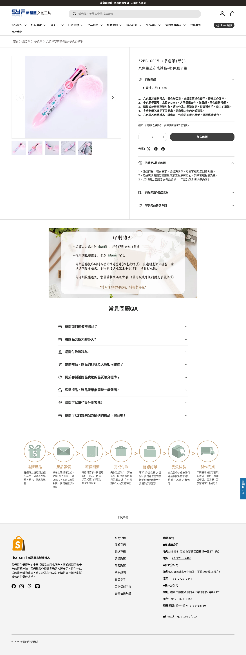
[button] (232, 14)
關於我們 (17, 32)
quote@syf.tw (187, 616)
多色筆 (38, 41)
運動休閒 (112, 25)
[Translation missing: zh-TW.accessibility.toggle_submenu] (25, 25)
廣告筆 (26, 41)
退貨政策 (120, 558)
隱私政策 (120, 565)
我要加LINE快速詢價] (195, 179)
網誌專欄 (120, 551)
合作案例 (195, 25)
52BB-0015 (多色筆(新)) (162, 61)
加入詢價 (202, 137)
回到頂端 (123, 517)
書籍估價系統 (123, 593)
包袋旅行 (17, 25)
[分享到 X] (148, 148)
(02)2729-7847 (181, 578)
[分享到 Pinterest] (163, 148)
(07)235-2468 (181, 558)
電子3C (54, 25)
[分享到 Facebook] (155, 148)
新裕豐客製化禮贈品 (29, 642)
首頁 (16, 41)
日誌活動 (73, 25)
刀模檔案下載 (123, 586)
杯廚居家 (36, 25)
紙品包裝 (131, 25)
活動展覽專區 (173, 25)
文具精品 (93, 25)
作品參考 (120, 579)
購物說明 (120, 572)
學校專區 (151, 25)
